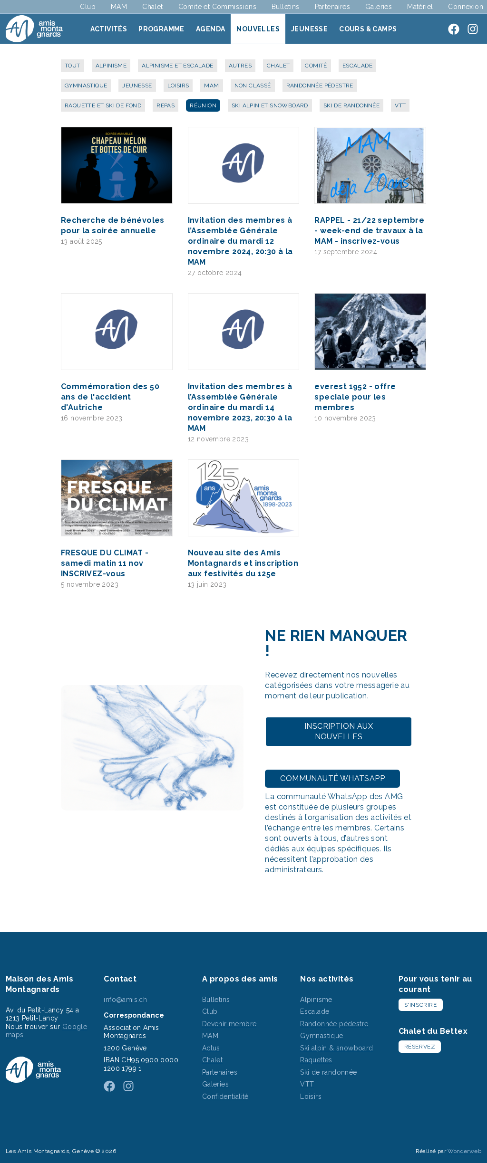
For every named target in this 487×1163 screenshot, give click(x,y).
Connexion (465, 6)
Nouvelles (258, 29)
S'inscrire (420, 1004)
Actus (211, 1048)
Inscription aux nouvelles (338, 731)
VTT (400, 105)
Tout (72, 65)
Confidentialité (225, 1096)
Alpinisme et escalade (177, 65)
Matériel (420, 6)
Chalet (152, 6)
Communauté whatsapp (332, 778)
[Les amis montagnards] (34, 28)
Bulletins (286, 6)
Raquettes (316, 1060)
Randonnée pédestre (319, 85)
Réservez (420, 1046)
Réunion (203, 105)
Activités (108, 29)
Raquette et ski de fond (103, 105)
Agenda (210, 29)
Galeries (378, 6)
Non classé (252, 85)
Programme (161, 29)
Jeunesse (309, 29)
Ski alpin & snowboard (336, 1048)
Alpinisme (111, 65)
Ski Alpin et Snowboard (270, 105)
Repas (165, 105)
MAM (119, 6)
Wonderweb (464, 1151)
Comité (316, 65)
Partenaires (332, 6)
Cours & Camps (368, 29)
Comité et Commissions (217, 6)
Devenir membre (229, 1024)
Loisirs (178, 85)
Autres (240, 65)
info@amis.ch (125, 999)
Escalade (357, 65)
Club (88, 6)
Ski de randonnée (351, 105)
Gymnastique (86, 85)
